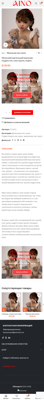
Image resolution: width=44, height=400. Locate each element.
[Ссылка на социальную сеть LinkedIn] (21, 140)
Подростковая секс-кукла (12, 136)
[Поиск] (36, 3)
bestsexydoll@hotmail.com (13, 332)
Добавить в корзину (22, 112)
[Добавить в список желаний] (18, 295)
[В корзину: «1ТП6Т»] (4, 309)
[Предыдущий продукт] (37, 53)
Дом (3, 53)
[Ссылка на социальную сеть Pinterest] (18, 140)
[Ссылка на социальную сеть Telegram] (23, 140)
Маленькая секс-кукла (16, 53)
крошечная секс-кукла (33, 136)
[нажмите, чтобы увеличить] (5, 45)
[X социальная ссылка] (15, 140)
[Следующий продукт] (41, 53)
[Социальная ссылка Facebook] (12, 140)
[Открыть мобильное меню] (3, 3)
